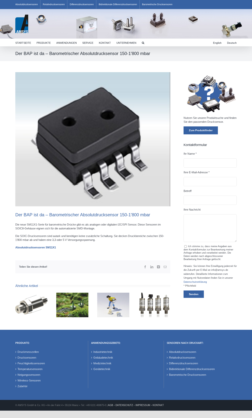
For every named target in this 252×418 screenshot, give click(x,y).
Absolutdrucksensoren (182, 351)
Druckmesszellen (28, 351)
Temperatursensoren (30, 369)
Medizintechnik (102, 363)
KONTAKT (158, 405)
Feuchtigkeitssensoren (31, 363)
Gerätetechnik (101, 369)
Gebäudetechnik (103, 357)
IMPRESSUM (142, 405)
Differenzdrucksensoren (183, 363)
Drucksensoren (27, 357)
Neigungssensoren (29, 374)
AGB (110, 405)
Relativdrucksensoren (182, 357)
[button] (143, 42)
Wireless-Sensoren (29, 380)
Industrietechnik (102, 351)
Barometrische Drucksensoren (187, 374)
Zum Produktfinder (201, 130)
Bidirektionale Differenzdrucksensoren (192, 369)
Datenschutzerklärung (195, 282)
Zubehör (22, 386)
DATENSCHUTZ (124, 405)
